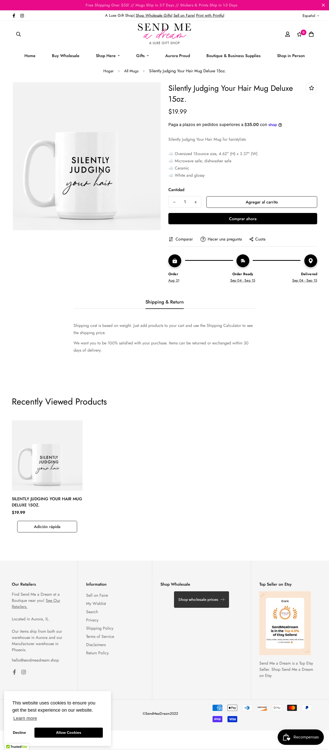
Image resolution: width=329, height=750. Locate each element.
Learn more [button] (25, 718)
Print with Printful (210, 15)
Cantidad (176, 190)
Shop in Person (291, 56)
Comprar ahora (243, 219)
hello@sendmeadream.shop (35, 660)
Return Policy (97, 653)
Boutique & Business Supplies (233, 56)
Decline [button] (19, 732)
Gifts (140, 56)
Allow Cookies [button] (68, 732)
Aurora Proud (177, 56)
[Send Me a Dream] (164, 34)
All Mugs (131, 71)
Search (92, 612)
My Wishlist (96, 603)
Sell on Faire (183, 15)
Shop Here (106, 56)
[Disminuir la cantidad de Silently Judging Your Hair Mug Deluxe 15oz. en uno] (174, 202)
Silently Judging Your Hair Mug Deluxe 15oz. (47, 502)
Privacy (92, 620)
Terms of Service (100, 636)
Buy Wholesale (65, 56)
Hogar (108, 71)
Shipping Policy (99, 628)
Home (29, 56)
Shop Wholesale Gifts (153, 15)
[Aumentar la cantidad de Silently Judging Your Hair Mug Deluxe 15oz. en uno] (195, 202)
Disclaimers (96, 645)
